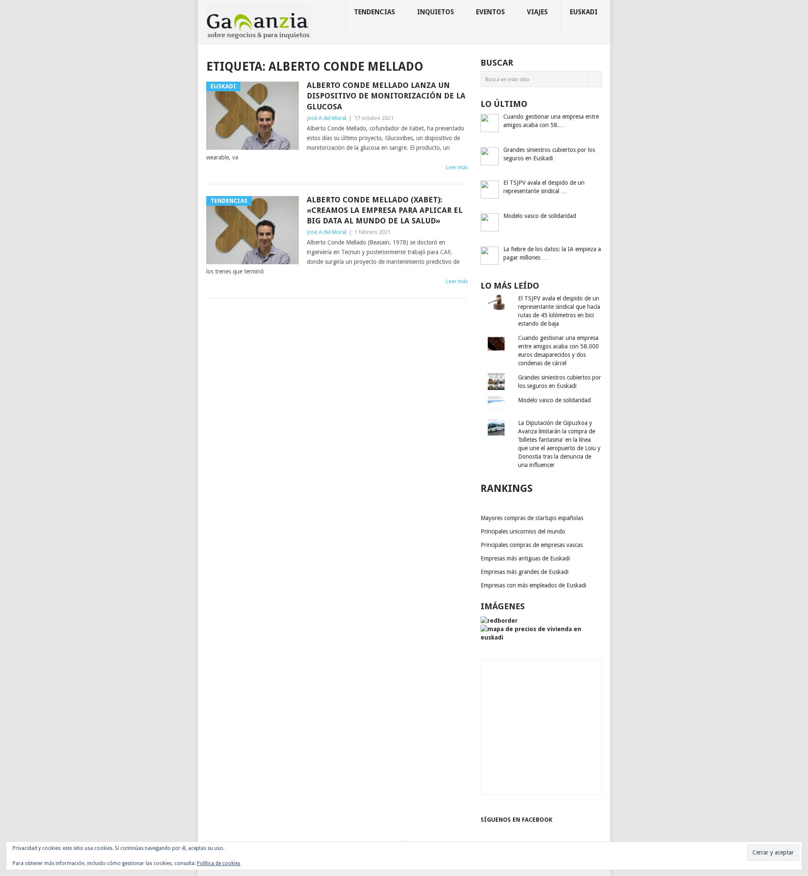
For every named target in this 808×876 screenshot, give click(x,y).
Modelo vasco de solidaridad (554, 400)
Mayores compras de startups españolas (532, 518)
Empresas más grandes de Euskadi (525, 571)
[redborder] (499, 620)
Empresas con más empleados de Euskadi (533, 585)
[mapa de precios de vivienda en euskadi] (541, 637)
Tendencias (374, 12)
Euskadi (584, 12)
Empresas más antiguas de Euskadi (525, 558)
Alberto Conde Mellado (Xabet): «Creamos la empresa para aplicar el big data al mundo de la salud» (384, 210)
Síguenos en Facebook (517, 819)
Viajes (537, 12)
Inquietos (435, 12)
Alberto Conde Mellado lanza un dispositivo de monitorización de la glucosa (386, 96)
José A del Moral (326, 118)
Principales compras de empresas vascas (532, 545)
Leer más (457, 167)
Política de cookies (218, 863)
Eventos (490, 12)
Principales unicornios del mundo (523, 531)
